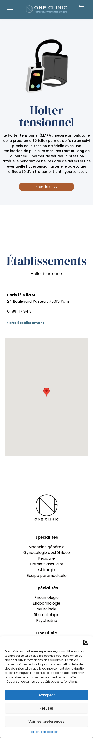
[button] (85, 642)
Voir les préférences (46, 721)
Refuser (46, 708)
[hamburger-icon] (10, 9)
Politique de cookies (44, 732)
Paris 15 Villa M (21, 295)
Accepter (46, 695)
